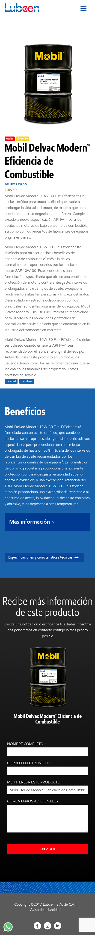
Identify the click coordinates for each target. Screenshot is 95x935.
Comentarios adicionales (32, 801)
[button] (44, 557)
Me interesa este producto (33, 782)
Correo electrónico (28, 763)
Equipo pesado (16, 184)
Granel (11, 381)
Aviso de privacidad (45, 909)
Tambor (26, 381)
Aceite (9, 138)
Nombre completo (26, 744)
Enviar (48, 849)
